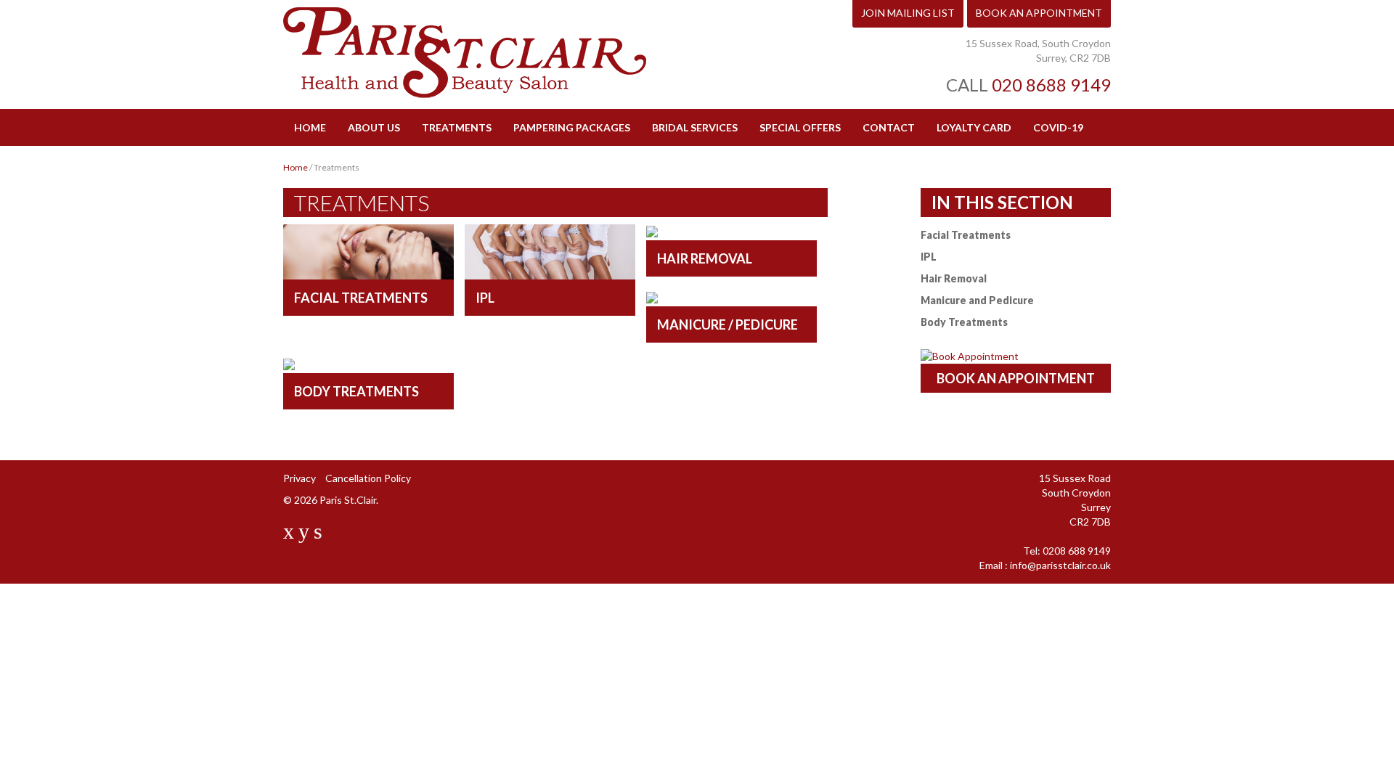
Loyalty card (974, 127)
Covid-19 (1058, 127)
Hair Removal (954, 278)
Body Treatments (964, 322)
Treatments (457, 127)
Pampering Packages (571, 127)
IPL (929, 256)
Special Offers (800, 127)
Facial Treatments (966, 235)
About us (374, 127)
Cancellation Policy (368, 478)
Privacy (299, 478)
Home (310, 127)
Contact (889, 127)
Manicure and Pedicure (977, 300)
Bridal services (695, 127)
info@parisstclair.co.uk (1060, 565)
